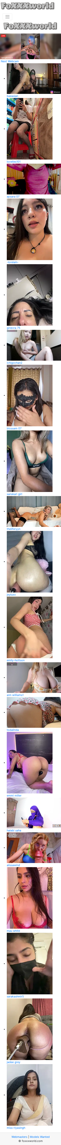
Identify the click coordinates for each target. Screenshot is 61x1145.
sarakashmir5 (15, 996)
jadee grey (13, 1062)
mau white (13, 930)
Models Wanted (40, 1137)
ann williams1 (15, 695)
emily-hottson (16, 660)
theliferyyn (13, 529)
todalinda (13, 730)
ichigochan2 (14, 362)
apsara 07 (13, 196)
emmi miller (14, 795)
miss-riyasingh (16, 1127)
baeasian (12, 96)
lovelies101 (14, 161)
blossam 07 (14, 428)
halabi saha (14, 830)
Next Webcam (10, 61)
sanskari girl (14, 494)
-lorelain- (12, 262)
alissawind (13, 865)
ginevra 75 (13, 328)
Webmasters (19, 1137)
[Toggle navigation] (7, 16)
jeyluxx (11, 594)
